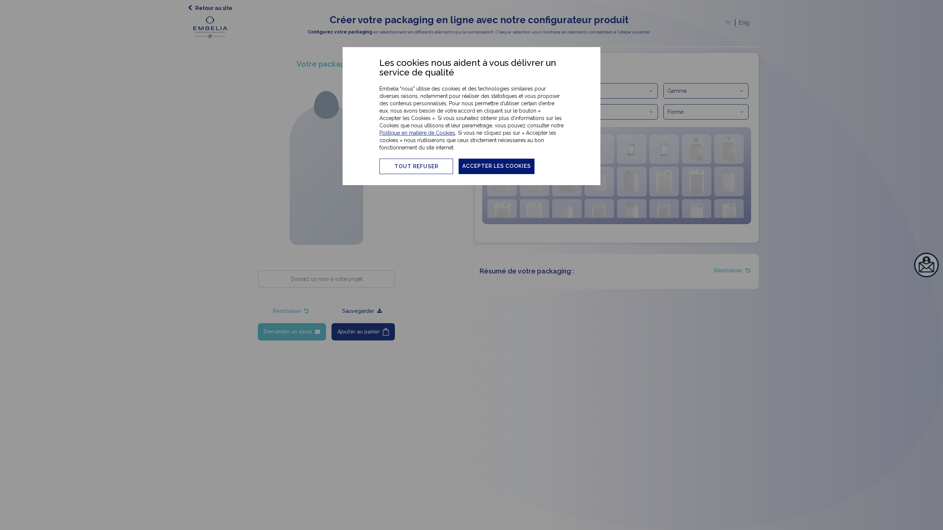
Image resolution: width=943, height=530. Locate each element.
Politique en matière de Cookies (417, 133)
